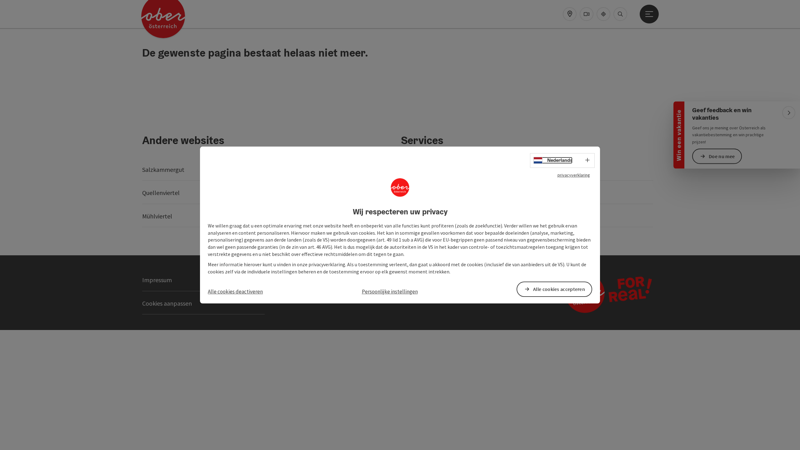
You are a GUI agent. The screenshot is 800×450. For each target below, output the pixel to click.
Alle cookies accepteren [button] (559, 289)
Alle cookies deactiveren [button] (235, 291)
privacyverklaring (574, 175)
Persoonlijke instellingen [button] (390, 291)
